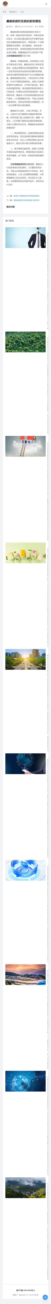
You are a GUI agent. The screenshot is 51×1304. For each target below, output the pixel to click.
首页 (4, 11)
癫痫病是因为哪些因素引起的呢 (26, 200)
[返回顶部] (45, 1297)
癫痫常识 (13, 11)
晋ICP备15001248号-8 (25, 1290)
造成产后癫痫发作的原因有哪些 (26, 195)
